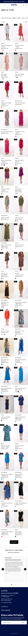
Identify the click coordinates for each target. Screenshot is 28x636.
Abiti (14, 18)
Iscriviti (22, 622)
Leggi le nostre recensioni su (9, 593)
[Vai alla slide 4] (14, 584)
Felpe (23, 18)
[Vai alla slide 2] (12, 584)
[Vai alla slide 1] (11, 584)
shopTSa (15, 633)
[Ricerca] (4, 5)
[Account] (23, 5)
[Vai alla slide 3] (13, 584)
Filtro (4, 22)
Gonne (19, 18)
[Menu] (1, 5)
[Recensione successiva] (25, 569)
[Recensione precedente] (3, 569)
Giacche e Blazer (6, 18)
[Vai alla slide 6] (16, 584)
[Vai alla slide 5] (15, 584)
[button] (1, 50)
